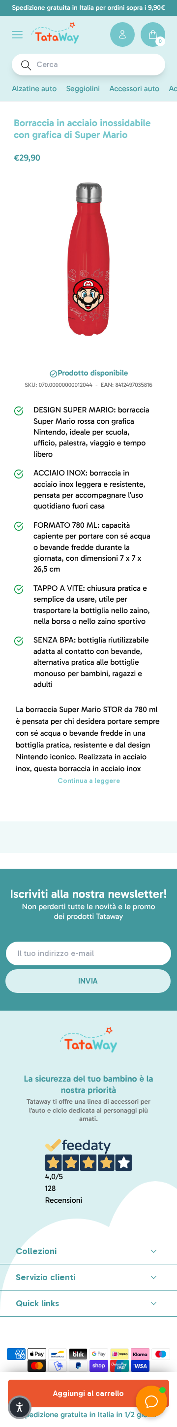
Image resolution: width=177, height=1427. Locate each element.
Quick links (37, 1303)
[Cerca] (26, 65)
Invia (88, 980)
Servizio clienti (45, 1277)
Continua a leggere (89, 781)
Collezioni (36, 1251)
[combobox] (97, 64)
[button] (17, 34)
